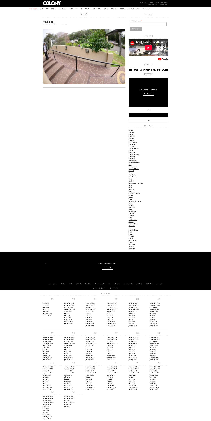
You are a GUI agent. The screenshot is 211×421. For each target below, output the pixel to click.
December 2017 (112, 337)
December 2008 (48, 396)
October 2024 (90, 307)
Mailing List (146, 9)
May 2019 (67, 351)
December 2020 (48, 337)
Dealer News (133, 160)
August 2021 (154, 311)
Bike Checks (133, 142)
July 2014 (46, 377)
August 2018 (90, 345)
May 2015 (153, 351)
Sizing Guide (73, 9)
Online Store (132, 212)
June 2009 (153, 379)
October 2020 (47, 341)
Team (47, 9)
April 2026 (46, 309)
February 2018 (90, 358)
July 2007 (67, 407)
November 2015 (155, 339)
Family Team (133, 167)
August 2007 (68, 404)
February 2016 (133, 358)
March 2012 (89, 385)
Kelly (130, 199)
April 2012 (89, 383)
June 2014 (46, 379)
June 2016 (132, 349)
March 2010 (132, 385)
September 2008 (48, 402)
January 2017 (111, 360)
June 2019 (67, 349)
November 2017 (112, 339)
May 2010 (132, 381)
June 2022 (132, 315)
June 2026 (46, 305)
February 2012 (90, 387)
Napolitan (132, 207)
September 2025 (69, 309)
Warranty (114, 9)
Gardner (131, 181)
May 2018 (89, 351)
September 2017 (112, 343)
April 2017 (110, 353)
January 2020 (47, 360)
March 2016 (132, 356)
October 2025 (68, 307)
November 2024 (90, 305)
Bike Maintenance (133, 9)
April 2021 (153, 319)
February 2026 (47, 313)
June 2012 (89, 379)
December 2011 (112, 367)
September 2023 (112, 309)
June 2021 (153, 315)
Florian (131, 173)
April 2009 (153, 383)
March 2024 (89, 321)
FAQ (81, 9)
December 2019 (69, 337)
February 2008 (47, 417)
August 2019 (68, 345)
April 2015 (153, 353)
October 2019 (68, 341)
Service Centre (133, 230)
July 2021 (153, 313)
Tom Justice (132, 240)
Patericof (131, 214)
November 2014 (48, 369)
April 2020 (46, 353)
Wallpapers (132, 244)
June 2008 (46, 408)
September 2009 (155, 373)
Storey (131, 234)
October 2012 (90, 371)
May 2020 (46, 351)
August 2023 (111, 311)
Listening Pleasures (135, 201)
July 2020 (46, 347)
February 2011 (111, 387)
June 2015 (153, 349)
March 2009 (153, 385)
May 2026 (46, 307)
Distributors (96, 9)
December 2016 (133, 337)
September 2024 (91, 309)
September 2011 (112, 373)
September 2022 (134, 309)
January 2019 (68, 360)
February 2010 (133, 387)
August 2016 (132, 345)
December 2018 (90, 337)
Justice (131, 197)
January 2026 (47, 315)
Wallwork (131, 246)
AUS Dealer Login (146, 2)
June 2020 (46, 349)
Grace (130, 185)
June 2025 (67, 315)
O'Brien (131, 209)
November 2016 (133, 339)
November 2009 (155, 369)
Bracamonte (132, 144)
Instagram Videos (134, 193)
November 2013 (69, 369)
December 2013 (69, 367)
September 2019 (69, 343)
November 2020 (48, 339)
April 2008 (46, 413)
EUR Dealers (152, 4)
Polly (130, 218)
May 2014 (46, 381)
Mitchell (131, 205)
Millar (130, 203)
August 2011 (111, 375)
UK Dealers (163, 4)
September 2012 (91, 373)
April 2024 (89, 319)
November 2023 (112, 305)
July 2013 (67, 377)
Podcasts (132, 216)
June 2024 (89, 315)
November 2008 (48, 398)
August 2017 (111, 345)
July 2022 (131, 313)
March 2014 (46, 385)
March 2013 (68, 385)
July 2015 (153, 347)
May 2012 (89, 381)
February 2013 (68, 387)
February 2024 (90, 323)
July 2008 (46, 407)
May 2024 (89, 317)
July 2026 (46, 303)
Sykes (131, 238)
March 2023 (111, 321)
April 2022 (132, 319)
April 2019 (67, 353)
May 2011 (110, 381)
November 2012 (90, 369)
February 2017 (111, 358)
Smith (130, 232)
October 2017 (111, 341)
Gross (130, 187)
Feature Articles (134, 169)
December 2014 (48, 367)
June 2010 (132, 379)
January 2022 (133, 326)
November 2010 (133, 369)
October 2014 (47, 371)
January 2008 (47, 419)
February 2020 (47, 358)
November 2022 (133, 305)
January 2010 (133, 389)
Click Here (148, 94)
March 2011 (111, 385)
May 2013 (67, 381)
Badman (131, 134)
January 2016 (133, 360)
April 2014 (46, 383)
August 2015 (154, 345)
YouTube (122, 9)
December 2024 (90, 303)
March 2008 (46, 415)
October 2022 (133, 307)
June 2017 (110, 349)
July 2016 (131, 347)
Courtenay (132, 156)
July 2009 (153, 377)
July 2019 (67, 347)
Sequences (132, 228)
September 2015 (155, 343)
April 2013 (67, 383)
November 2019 (69, 339)
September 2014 (48, 373)
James (131, 195)
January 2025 (68, 323)
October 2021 (154, 307)
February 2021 (154, 323)
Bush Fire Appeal (134, 148)
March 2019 (68, 356)
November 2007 (69, 398)
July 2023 (110, 313)
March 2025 (68, 319)
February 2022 (133, 323)
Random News (133, 224)
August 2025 (68, 311)
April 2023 (110, 319)
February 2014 (47, 387)
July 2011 (110, 377)
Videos (131, 242)
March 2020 (46, 356)
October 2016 (133, 341)
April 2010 (132, 383)
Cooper (53, 24)
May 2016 (132, 351)
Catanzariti (132, 152)
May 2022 (132, 317)
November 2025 (69, 305)
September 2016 (134, 343)
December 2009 (155, 367)
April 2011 (110, 383)
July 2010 (131, 377)
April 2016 (132, 353)
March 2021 (153, 321)
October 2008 (47, 400)
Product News (133, 220)
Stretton (131, 236)
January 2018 (90, 360)
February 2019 (68, 358)
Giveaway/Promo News (136, 183)
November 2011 (112, 369)
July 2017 (110, 347)
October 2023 (111, 307)
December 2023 (112, 303)
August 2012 (90, 375)
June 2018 (89, 349)
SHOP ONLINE (33, 9)
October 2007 (68, 400)
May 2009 (153, 381)
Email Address (136, 21)
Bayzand (131, 138)
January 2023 (111, 326)
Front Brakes (133, 177)
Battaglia (131, 136)
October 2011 (111, 371)
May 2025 (67, 317)
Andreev (131, 132)
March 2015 (153, 356)
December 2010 (133, 367)
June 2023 (110, 315)
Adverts (131, 130)
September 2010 (134, 373)
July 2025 (67, 313)
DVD (130, 165)
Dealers (87, 9)
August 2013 (68, 375)
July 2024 (88, 313)
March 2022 (132, 321)
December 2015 (155, 337)
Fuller (130, 179)
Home (42, 9)
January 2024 (90, 326)
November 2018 (90, 339)
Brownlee (131, 146)
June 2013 (67, 379)
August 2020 (47, 345)
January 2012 (90, 389)
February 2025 (68, 321)
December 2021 (155, 303)
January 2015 (154, 360)
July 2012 (88, 377)
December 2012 (90, 367)
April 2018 (89, 353)
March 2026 (46, 311)
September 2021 (155, 309)
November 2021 (155, 305)
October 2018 (90, 341)
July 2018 (88, 347)
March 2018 (89, 356)
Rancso (131, 222)
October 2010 (133, 371)
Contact (106, 9)
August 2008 (47, 404)
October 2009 (154, 371)
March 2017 (111, 356)
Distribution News (134, 163)
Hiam (130, 191)
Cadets (53, 9)
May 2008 (46, 411)
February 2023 (111, 323)
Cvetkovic (132, 159)
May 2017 (110, 351)
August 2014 (47, 375)
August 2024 (90, 311)
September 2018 (91, 343)
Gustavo (131, 189)
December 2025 (69, 303)
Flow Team (132, 175)
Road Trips (132, 226)
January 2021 (154, 326)
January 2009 (154, 389)
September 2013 (69, 373)
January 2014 (47, 389)
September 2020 (48, 343)
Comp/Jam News (134, 154)
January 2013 (68, 389)
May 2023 (110, 317)
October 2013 (68, 371)
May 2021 (153, 317)
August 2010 (132, 375)
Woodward (132, 248)
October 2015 (154, 341)
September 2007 (69, 402)
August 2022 (132, 311)
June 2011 (110, 379)
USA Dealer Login (161, 2)
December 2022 (133, 303)
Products (61, 9)
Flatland (131, 171)
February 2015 (154, 358)
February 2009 (154, 387)
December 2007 (69, 396)
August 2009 (154, 375)
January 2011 (111, 389)
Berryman (132, 140)
